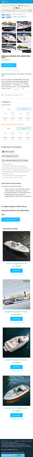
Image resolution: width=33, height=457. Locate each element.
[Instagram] (16, 8)
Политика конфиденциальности (9, 449)
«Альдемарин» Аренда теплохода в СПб (18, 311)
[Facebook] (14, 8)
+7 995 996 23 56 (13, 5)
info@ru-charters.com (24, 5)
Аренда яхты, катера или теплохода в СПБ (12, 452)
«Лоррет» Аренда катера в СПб (16, 263)
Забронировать (8, 65)
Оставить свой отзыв (10, 219)
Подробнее (16, 270)
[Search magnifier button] (30, 10)
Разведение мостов (11, 156)
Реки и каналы (9, 151)
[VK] (19, 8)
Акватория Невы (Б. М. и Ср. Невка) (16, 160)
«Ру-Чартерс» (11, 441)
